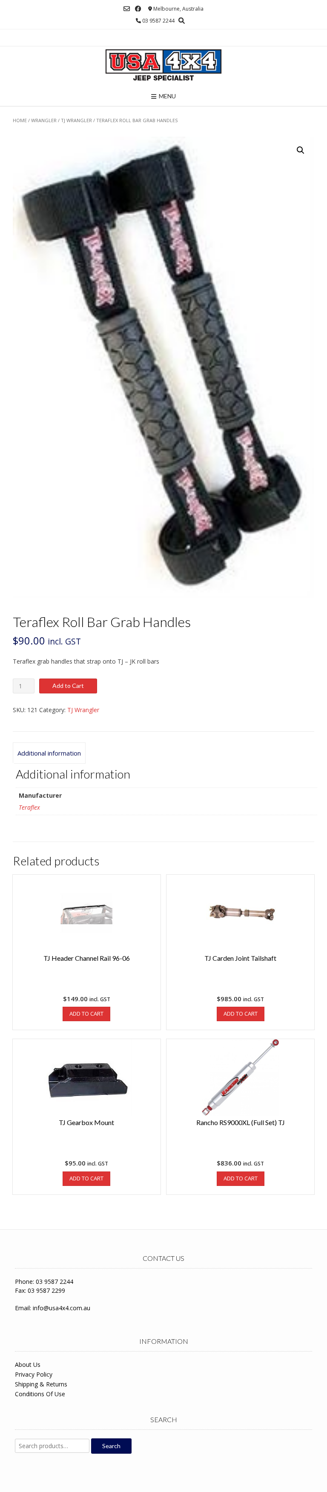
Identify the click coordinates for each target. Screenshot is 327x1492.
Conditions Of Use (40, 1394)
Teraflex (29, 807)
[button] (300, 150)
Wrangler (44, 120)
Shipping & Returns (41, 1384)
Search (111, 1445)
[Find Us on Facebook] (138, 8)
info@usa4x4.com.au (61, 1308)
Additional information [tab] (49, 753)
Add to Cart (68, 685)
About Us (27, 1364)
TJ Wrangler (76, 120)
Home (20, 120)
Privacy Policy (33, 1374)
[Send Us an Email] (126, 8)
